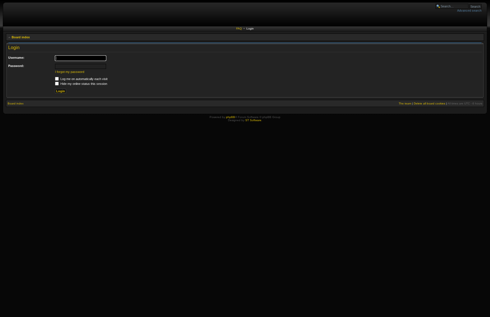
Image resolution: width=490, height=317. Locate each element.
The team (405, 103)
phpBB (230, 117)
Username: (16, 57)
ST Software (253, 120)
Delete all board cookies (429, 103)
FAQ (239, 28)
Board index (21, 37)
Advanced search (469, 10)
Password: (16, 66)
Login (250, 28)
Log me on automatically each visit (83, 79)
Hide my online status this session (83, 83)
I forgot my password (69, 72)
